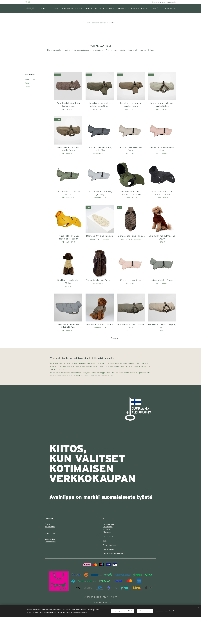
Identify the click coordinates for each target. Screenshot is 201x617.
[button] (155, 8)
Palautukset (107, 532)
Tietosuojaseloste (109, 545)
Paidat (27, 87)
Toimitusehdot (108, 524)
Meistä (47, 524)
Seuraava (114, 338)
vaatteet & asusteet (98, 23)
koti (87, 23)
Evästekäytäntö (108, 549)
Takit (27, 83)
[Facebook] (29, 2)
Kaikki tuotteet (30, 79)
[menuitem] (45, 8)
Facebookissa (50, 542)
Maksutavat (107, 529)
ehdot (111, 554)
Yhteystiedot (50, 527)
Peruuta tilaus (108, 536)
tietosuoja (119, 554)
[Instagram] (26, 2)
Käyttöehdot (107, 527)
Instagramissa (50, 539)
